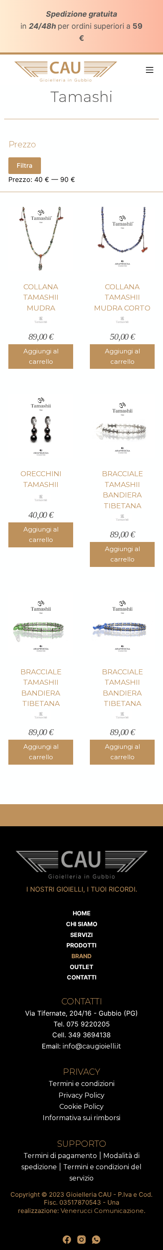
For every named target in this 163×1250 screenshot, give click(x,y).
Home (82, 913)
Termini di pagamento (60, 1156)
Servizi (81, 934)
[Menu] (149, 70)
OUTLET (81, 966)
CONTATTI (82, 977)
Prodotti (81, 945)
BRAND (81, 955)
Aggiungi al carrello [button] (41, 356)
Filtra (25, 165)
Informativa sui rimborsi (81, 1118)
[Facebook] (67, 1239)
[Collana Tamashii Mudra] (40, 239)
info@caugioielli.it (92, 1046)
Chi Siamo (81, 923)
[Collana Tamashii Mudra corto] (122, 239)
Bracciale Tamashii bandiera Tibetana (122, 490)
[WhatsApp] (96, 1239)
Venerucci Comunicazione (102, 1211)
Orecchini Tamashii (40, 479)
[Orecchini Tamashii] (40, 426)
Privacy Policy (81, 1095)
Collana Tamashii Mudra (41, 297)
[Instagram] (81, 1239)
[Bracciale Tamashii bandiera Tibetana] (122, 426)
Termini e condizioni (81, 1084)
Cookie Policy (81, 1107)
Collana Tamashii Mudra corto (122, 297)
